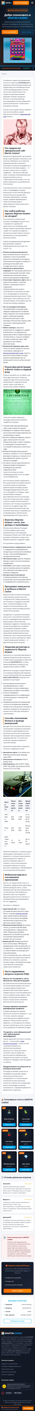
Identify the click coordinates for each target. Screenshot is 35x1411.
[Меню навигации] (32, 2)
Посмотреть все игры (17, 1321)
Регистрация (28, 1408)
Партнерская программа (8, 1372)
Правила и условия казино (9, 1364)
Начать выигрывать (10, 32)
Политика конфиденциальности (11, 1366)
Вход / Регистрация (21, 3)
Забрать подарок (17, 1291)
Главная (3, 74)
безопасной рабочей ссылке (13, 353)
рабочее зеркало (22, 914)
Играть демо (9, 1124)
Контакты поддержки (7, 1374)
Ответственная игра (7, 1369)
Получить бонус (26, 32)
